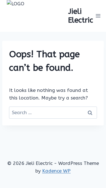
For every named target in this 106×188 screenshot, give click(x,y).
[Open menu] (98, 16)
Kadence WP (56, 171)
